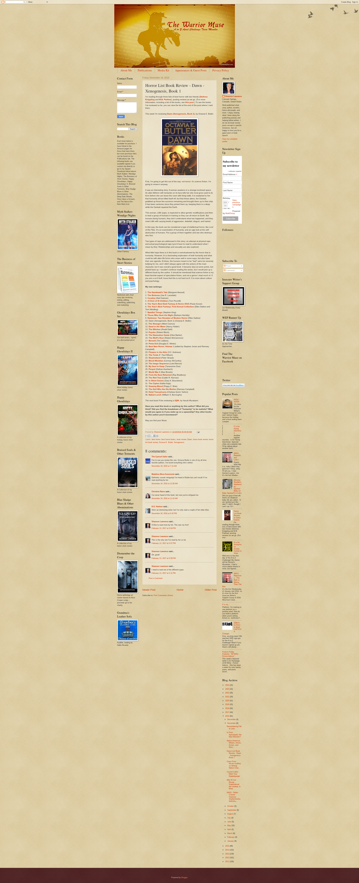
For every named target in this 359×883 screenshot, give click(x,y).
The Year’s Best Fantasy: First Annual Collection (171, 307)
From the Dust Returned (160, 375)
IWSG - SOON (237, 401)
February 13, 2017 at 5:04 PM (164, 528)
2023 (227, 689)
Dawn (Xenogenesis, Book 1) (181, 114)
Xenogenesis (179, 442)
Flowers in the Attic (158, 352)
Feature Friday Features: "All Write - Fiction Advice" (230, 654)
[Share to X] (151, 435)
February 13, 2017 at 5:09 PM (164, 558)
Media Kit (163, 70)
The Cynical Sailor (160, 457)
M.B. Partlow (165, 100)
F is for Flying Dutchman (237, 429)
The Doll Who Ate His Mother (162, 389)
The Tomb (153, 355)
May (229, 825)
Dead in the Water (157, 327)
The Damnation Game (159, 335)
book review (181, 439)
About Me (126, 70)
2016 (227, 716)
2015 (227, 846)
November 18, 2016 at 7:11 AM (164, 466)
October (230, 806)
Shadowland (155, 358)
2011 (227, 861)
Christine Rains (158, 491)
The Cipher (154, 383)
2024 (227, 685)
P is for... (226, 605)
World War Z (154, 372)
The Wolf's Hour (156, 338)
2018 (227, 708)
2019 (227, 704)
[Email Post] (197, 432)
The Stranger (155, 324)
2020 (227, 701)
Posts (228, 266)
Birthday (226, 198)
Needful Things (155, 312)
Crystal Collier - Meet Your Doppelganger (233, 774)
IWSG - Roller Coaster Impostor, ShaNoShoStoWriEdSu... (233, 796)
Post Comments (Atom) (163, 595)
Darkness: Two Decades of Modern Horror (167, 318)
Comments (230, 270)
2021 (227, 697)
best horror (156, 439)
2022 (227, 693)
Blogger (184, 877)
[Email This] (146, 435)
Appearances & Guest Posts (191, 70)
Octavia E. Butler (166, 442)
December (231, 719)
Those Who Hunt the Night (160, 315)
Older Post (211, 589)
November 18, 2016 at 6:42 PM (164, 513)
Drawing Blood (156, 386)
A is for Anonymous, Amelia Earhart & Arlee (237, 547)
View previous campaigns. (236, 203)
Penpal (152, 369)
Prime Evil (153, 344)
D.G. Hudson (157, 506)
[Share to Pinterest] (157, 435)
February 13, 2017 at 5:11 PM (164, 573)
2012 (227, 858)
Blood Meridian (156, 361)
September (232, 810)
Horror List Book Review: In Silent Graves (237, 515)
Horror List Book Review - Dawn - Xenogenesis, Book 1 (234, 754)
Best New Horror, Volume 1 (161, 346)
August (230, 814)
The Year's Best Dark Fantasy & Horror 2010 (168, 304)
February (231, 837)
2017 (227, 712)
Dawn (189, 439)
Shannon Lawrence (160, 521)
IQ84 (177, 401)
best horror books (168, 439)
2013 (227, 854)
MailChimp (230, 213)
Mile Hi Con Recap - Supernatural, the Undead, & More (234, 784)
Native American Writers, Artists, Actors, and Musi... (234, 744)
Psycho (152, 332)
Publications (145, 70)
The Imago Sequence (159, 364)
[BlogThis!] (149, 435)
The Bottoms (154, 295)
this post (189, 102)
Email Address (230, 174)
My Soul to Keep (156, 366)
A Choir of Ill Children (158, 301)
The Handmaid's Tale (157, 292)
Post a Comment (156, 578)
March (230, 833)
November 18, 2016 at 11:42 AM (165, 498)
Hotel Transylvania (157, 392)
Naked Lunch (155, 395)
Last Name (228, 190)
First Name (228, 182)
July (229, 818)
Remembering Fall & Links (234, 727)
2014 (227, 850)
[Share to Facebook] (154, 435)
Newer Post (148, 589)
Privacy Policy (220, 70)
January (230, 841)
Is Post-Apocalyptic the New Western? (234, 734)
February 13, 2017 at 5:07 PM (164, 543)
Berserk (152, 341)
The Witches (155, 329)
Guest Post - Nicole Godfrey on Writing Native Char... (234, 764)
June (229, 822)
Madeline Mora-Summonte (163, 474)
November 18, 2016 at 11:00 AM (165, 483)
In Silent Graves (156, 381)
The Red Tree (155, 378)
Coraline (152, 298)
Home (180, 589)
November (231, 723)
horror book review (200, 439)
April (229, 829)
